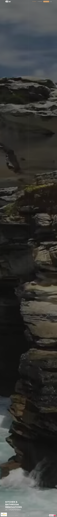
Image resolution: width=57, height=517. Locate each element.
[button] (51, 1)
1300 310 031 (40, 1)
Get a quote (46, 1)
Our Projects (34, 1)
